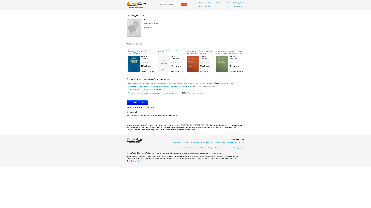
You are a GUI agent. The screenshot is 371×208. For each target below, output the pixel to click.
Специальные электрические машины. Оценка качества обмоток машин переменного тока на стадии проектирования (229, 51)
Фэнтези (241, 142)
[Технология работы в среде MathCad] (163, 64)
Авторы (209, 3)
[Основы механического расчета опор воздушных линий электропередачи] (134, 64)
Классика (186, 142)
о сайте (137, 161)
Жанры (201, 3)
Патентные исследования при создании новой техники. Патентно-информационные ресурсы (199, 51)
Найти (184, 4)
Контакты (218, 3)
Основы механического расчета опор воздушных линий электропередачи (139, 51)
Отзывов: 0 (148, 27)
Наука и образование (218, 142)
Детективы (177, 142)
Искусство (195, 142)
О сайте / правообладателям (234, 3)
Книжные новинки (204, 6)
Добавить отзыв (137, 102)
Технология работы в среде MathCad (167, 51)
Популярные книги (237, 6)
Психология (205, 142)
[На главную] (136, 5)
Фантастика (232, 142)
